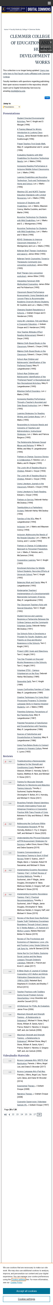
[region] (26, 1284)
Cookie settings (19, 1279)
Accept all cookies (26, 1291)
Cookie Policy (16, 1282)
